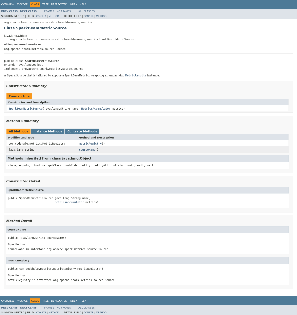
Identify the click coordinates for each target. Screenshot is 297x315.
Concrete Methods (82, 131)
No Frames (64, 11)
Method (53, 16)
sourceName (87, 149)
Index (73, 4)
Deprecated (59, 4)
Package (22, 4)
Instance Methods (48, 131)
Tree (45, 4)
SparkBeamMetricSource (25, 108)
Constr (41, 16)
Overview (7, 4)
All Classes (86, 11)
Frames (49, 11)
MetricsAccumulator (95, 108)
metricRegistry (90, 143)
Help (83, 4)
